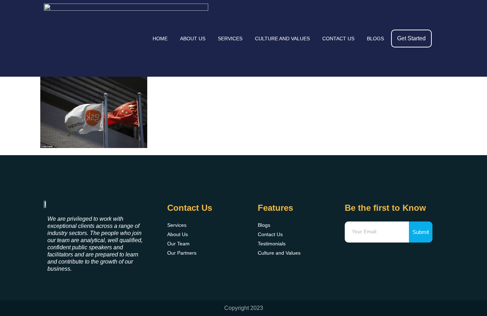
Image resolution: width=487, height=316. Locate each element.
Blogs (375, 38)
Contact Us (338, 38)
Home (160, 38)
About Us (192, 38)
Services (230, 38)
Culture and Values (282, 38)
